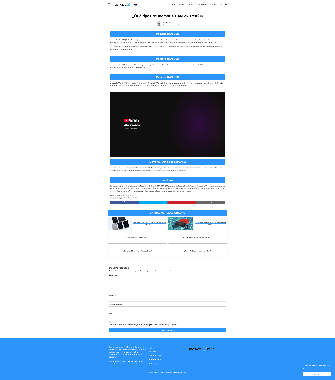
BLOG (220, 4)
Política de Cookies (155, 359)
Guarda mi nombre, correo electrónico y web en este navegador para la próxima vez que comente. (143, 325)
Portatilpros (166, 25)
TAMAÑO (190, 4)
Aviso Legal (152, 351)
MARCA (173, 4)
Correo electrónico (116, 305)
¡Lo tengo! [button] (317, 374)
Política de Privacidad (156, 355)
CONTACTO (213, 4)
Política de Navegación (156, 364)
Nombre (112, 296)
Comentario (113, 275)
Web (110, 313)
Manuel (165, 22)
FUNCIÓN (181, 4)
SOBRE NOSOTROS (202, 4)
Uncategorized (175, 25)
